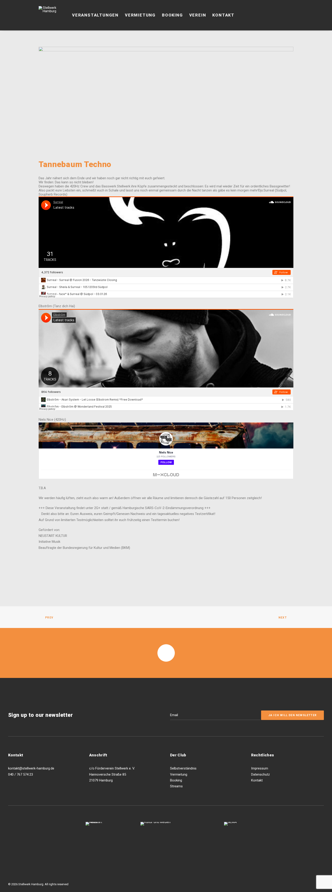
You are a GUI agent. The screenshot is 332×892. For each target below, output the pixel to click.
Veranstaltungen (95, 15)
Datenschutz (260, 774)
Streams (176, 786)
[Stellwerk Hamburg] (48, 15)
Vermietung (140, 15)
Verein (197, 15)
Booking (172, 15)
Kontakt (223, 15)
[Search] (291, 15)
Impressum (259, 768)
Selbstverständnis (183, 768)
